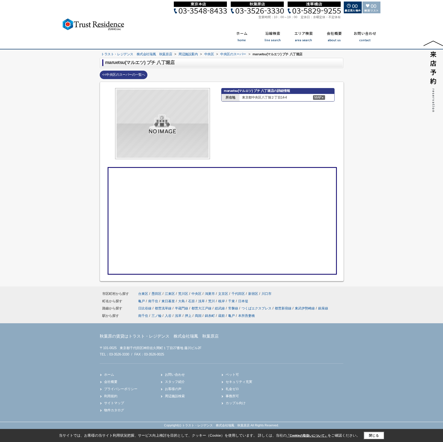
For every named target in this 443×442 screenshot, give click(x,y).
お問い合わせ (175, 374)
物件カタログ (114, 410)
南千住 (153, 301)
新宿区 (253, 294)
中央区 (197, 294)
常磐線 (233, 308)
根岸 (222, 301)
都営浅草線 (164, 308)
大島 (182, 301)
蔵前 (221, 316)
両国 (198, 316)
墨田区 (157, 294)
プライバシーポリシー (120, 389)
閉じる (374, 435)
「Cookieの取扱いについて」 (307, 435)
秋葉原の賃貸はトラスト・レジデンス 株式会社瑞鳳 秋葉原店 (159, 336)
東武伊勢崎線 (305, 308)
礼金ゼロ (232, 389)
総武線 (220, 308)
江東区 (170, 294)
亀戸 (142, 301)
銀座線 (323, 308)
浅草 (202, 301)
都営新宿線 (284, 308)
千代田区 (238, 294)
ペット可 (232, 374)
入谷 (168, 316)
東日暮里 (169, 301)
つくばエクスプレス (257, 308)
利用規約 (110, 396)
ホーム (109, 374)
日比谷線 (145, 308)
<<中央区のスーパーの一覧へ (123, 75)
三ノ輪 (157, 316)
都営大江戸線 (202, 308)
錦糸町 (210, 316)
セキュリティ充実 (239, 382)
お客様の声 (173, 389)
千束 (232, 301)
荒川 (212, 301)
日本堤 (243, 301)
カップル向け (236, 403)
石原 (192, 301)
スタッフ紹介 (175, 382)
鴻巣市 (210, 294)
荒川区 (183, 294)
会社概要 (110, 382)
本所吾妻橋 (246, 316)
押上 (188, 316)
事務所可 (232, 396)
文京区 (223, 294)
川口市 (266, 294)
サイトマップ (114, 403)
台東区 (143, 294)
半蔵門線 (182, 308)
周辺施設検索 (175, 396)
